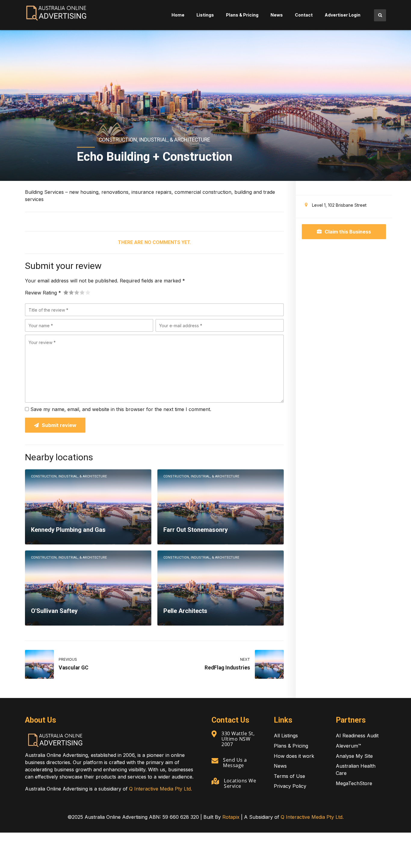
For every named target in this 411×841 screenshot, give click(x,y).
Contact (304, 14)
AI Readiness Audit (357, 736)
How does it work (294, 756)
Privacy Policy (290, 786)
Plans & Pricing (242, 14)
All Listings (286, 736)
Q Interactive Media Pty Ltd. (160, 789)
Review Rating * (43, 293)
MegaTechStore (354, 783)
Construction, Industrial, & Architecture (154, 140)
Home (178, 14)
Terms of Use (289, 776)
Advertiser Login (342, 14)
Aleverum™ (348, 746)
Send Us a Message (235, 763)
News (276, 14)
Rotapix (230, 817)
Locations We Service (240, 783)
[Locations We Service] (215, 781)
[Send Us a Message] (215, 760)
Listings (205, 14)
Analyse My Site (354, 756)
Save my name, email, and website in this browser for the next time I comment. (120, 409)
